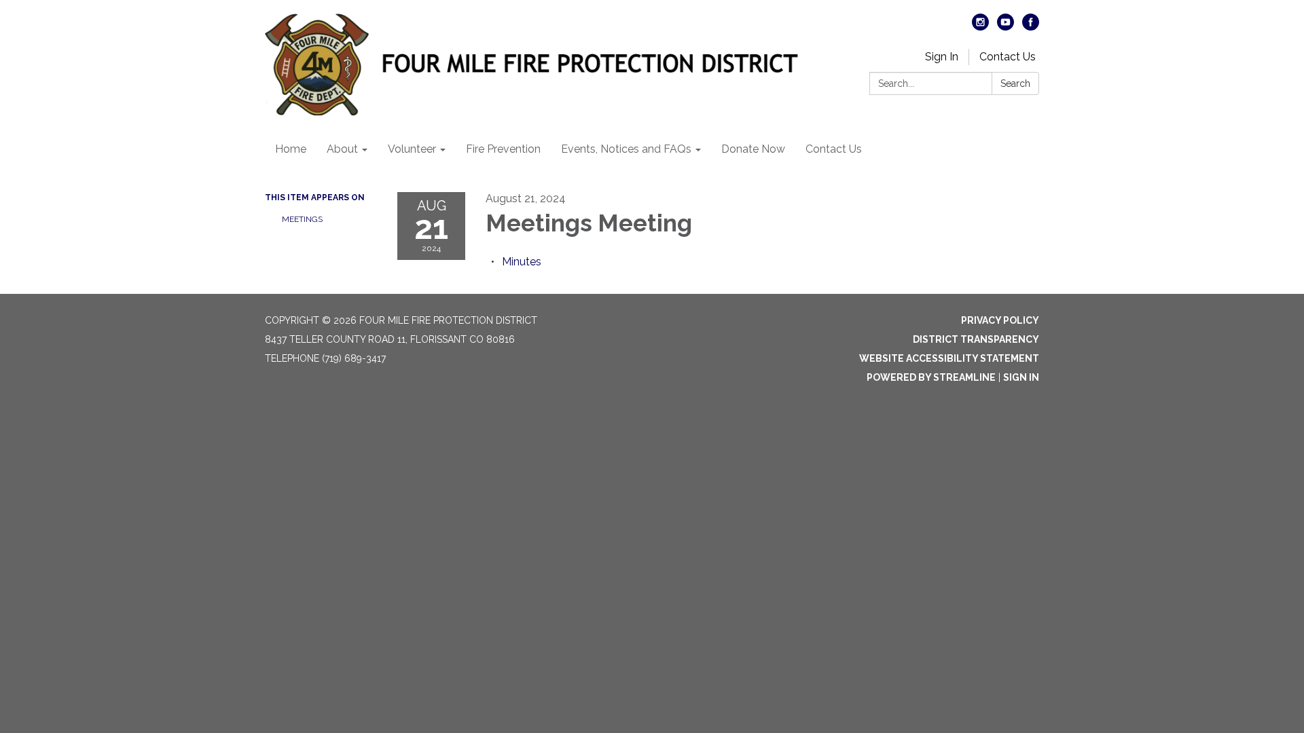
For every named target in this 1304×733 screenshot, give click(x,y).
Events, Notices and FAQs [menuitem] (626, 149)
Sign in (1021, 377)
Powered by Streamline (931, 377)
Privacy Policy (1000, 320)
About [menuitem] (342, 149)
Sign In (941, 56)
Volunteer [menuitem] (412, 149)
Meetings (302, 219)
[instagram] (980, 26)
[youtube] (1005, 26)
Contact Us (1007, 56)
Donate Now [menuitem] (753, 149)
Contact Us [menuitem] (833, 149)
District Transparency (976, 339)
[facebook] (1030, 26)
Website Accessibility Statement (949, 358)
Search (1015, 83)
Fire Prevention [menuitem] (503, 149)
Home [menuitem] (290, 149)
